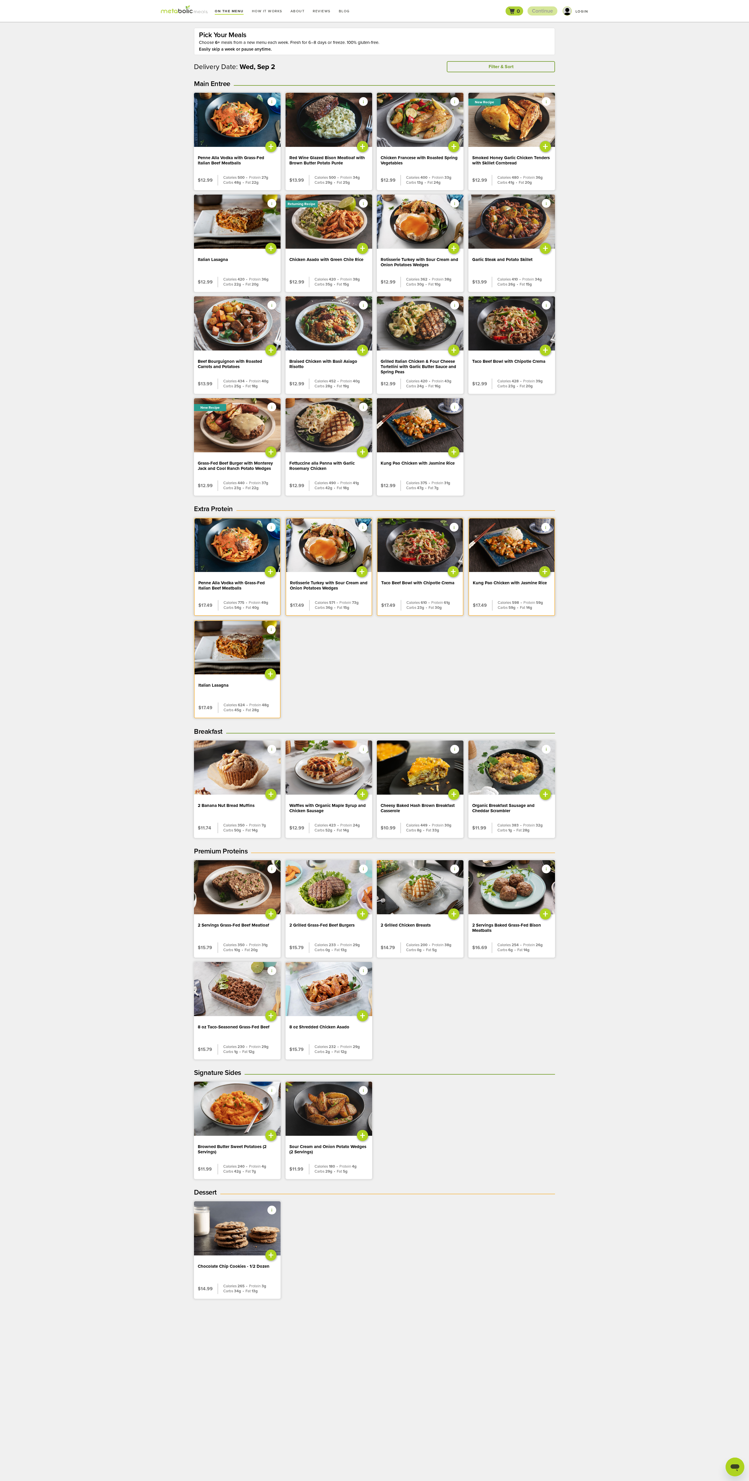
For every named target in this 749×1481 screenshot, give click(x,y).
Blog (344, 11)
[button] (514, 11)
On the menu (229, 10)
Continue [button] (542, 11)
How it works (267, 11)
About (298, 11)
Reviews (322, 11)
